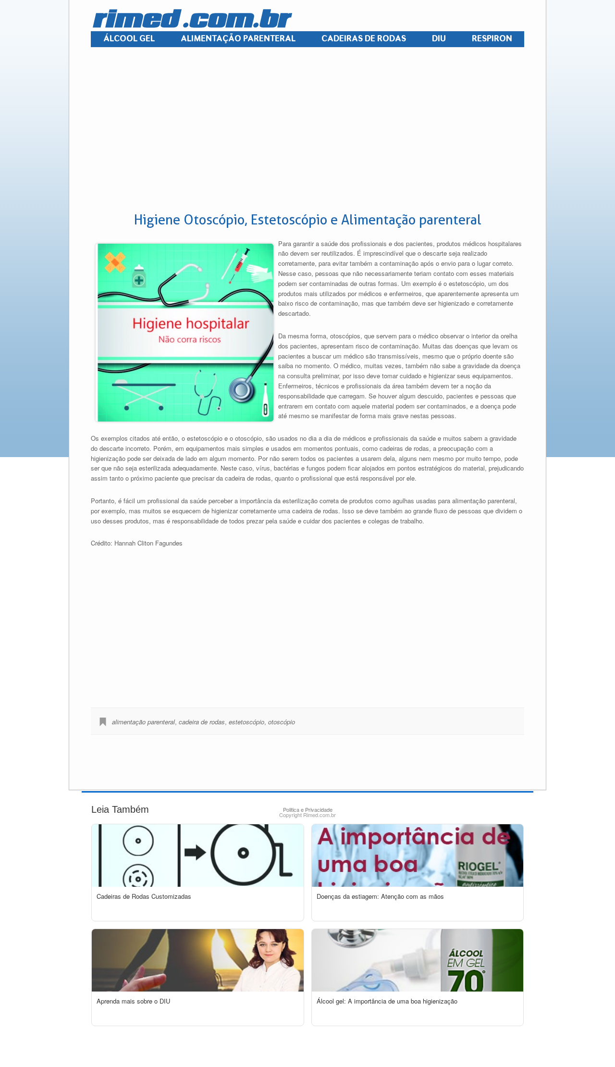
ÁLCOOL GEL (129, 39)
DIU (439, 39)
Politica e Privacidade (307, 809)
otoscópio (281, 721)
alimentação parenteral (143, 721)
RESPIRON (492, 39)
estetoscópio (246, 721)
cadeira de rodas (202, 721)
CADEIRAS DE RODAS (363, 39)
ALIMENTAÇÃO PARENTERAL (238, 39)
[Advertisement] (307, 130)
